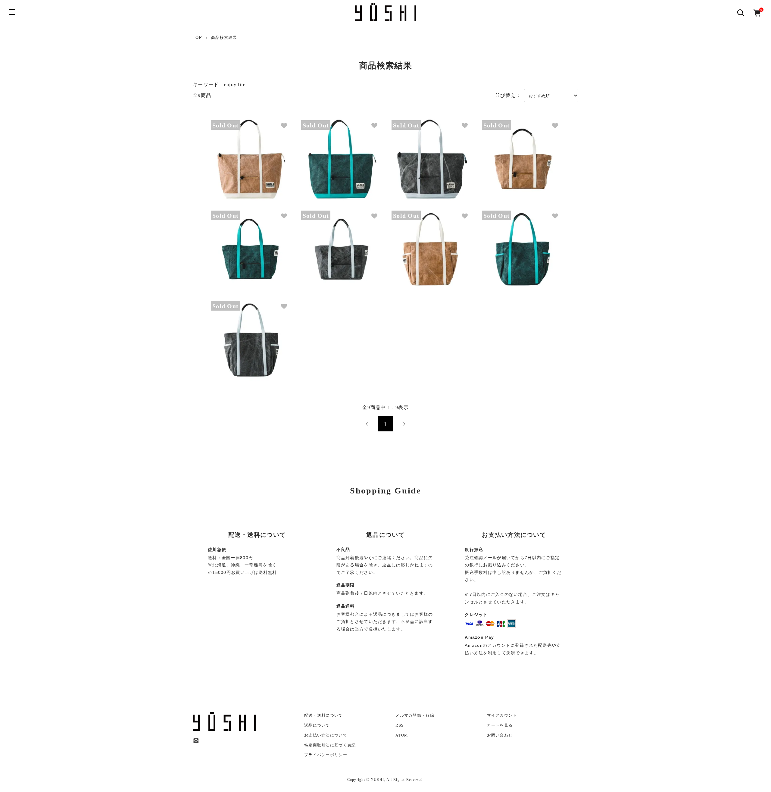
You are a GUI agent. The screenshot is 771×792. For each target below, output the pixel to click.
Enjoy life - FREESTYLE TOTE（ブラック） (246, 334)
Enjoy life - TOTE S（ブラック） (327, 244)
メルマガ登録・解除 (414, 715)
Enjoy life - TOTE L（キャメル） (237, 153)
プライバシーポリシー (325, 755)
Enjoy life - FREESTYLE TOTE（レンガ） (425, 244)
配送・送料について (323, 715)
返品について (317, 725)
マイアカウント (502, 715)
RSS (399, 725)
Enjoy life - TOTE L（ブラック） (418, 153)
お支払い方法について (325, 735)
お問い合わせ (500, 735)
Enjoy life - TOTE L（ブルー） (326, 153)
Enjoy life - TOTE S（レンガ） (506, 153)
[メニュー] (12, 12)
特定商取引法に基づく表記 (330, 745)
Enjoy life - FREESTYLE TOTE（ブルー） (515, 244)
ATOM (401, 735)
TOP (197, 37)
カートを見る (500, 725)
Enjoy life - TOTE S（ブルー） (235, 244)
